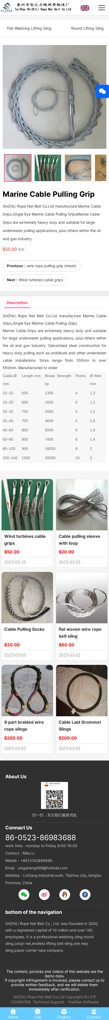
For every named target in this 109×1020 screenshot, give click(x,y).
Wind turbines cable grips (41, 280)
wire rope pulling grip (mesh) (51, 265)
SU (86, 997)
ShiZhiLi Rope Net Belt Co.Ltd (39, 997)
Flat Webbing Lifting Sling (29, 28)
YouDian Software (83, 1002)
